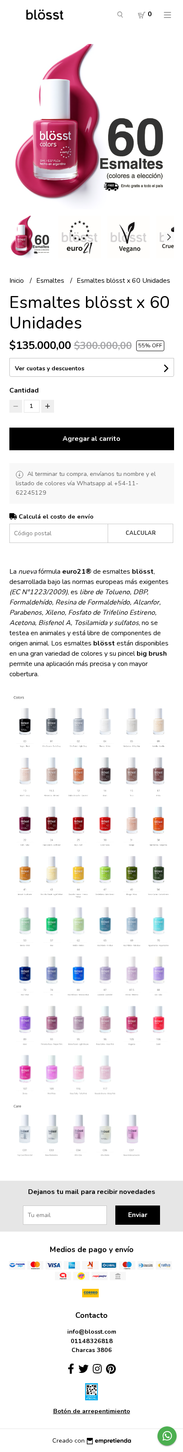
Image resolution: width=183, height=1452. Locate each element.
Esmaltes (51, 280)
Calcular (141, 533)
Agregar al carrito (91, 438)
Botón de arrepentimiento (91, 1411)
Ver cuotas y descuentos (49, 368)
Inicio (17, 280)
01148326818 (92, 1341)
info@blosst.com (91, 1331)
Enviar (137, 1215)
